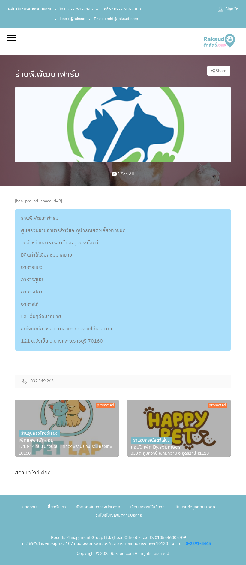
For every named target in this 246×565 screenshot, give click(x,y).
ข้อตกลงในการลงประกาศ (98, 507)
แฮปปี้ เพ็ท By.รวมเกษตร (156, 447)
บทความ (29, 507)
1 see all (125, 174)
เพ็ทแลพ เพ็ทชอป (36, 440)
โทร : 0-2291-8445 (76, 9)
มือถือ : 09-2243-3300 (121, 9)
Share (220, 70)
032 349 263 (42, 381)
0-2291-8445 (198, 543)
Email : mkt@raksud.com (116, 19)
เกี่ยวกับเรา (56, 507)
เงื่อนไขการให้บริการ (147, 507)
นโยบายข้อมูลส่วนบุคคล (194, 507)
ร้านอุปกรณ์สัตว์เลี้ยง (39, 433)
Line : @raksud (73, 19)
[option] (123, 124)
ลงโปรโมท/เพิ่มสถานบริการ (29, 9)
